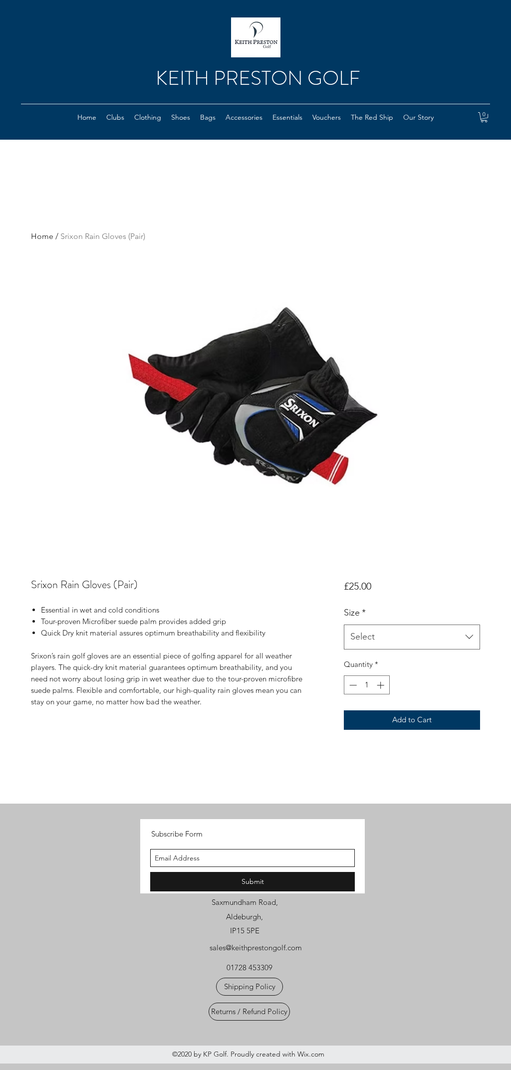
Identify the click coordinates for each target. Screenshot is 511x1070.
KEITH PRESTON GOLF (258, 78)
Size (355, 612)
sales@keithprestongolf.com (256, 947)
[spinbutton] (366, 685)
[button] (115, 117)
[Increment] (381, 685)
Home (42, 236)
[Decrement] (352, 685)
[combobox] (412, 637)
